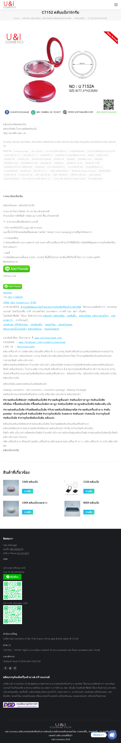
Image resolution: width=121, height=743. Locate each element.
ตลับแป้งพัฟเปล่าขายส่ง (29, 163)
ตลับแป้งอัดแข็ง (45, 163)
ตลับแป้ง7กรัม (59, 159)
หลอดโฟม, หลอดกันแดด (58, 325)
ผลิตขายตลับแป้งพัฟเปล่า (60, 171)
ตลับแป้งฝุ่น (71, 159)
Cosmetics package (21, 151)
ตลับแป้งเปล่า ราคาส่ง (74, 163)
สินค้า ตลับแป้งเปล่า (61, 175)
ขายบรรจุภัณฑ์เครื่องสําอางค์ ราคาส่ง (101, 151)
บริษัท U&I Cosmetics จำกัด (19, 303)
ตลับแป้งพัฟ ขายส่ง (11, 163)
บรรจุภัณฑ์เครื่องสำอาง (94, 167)
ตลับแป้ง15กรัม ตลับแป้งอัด (41, 159)
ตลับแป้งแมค (40, 167)
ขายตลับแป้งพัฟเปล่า (77, 151)
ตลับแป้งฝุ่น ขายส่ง (84, 159)
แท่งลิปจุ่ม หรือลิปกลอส (15, 325)
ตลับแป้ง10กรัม (9, 159)
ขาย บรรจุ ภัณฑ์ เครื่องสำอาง (56, 151)
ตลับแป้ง (91, 155)
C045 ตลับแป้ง (30, 481)
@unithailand (25, 347)
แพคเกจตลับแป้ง (95, 175)
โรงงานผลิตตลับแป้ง (95, 179)
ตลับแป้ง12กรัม (23, 159)
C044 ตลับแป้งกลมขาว (34, 502)
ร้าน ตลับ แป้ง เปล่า (26, 175)
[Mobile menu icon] (116, 5)
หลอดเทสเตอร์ (51, 329)
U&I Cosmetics (37, 151)
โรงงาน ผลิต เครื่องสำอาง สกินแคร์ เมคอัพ (69, 179)
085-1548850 (15, 297)
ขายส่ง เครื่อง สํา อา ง (12, 155)
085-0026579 (16, 549)
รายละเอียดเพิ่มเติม (13, 196)
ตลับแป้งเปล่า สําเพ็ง (92, 163)
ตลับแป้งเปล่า (59, 163)
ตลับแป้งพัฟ (98, 159)
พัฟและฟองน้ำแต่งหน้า (14, 329)
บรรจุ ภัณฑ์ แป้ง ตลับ (75, 167)
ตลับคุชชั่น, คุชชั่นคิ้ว (64, 316)
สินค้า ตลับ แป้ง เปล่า (43, 175)
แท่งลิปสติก (36, 325)
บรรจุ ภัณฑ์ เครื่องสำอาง (56, 167)
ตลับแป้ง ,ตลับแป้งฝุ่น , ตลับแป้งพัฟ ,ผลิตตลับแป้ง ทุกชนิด (36, 141)
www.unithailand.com (48, 338)
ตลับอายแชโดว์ (100, 316)
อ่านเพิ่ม (27, 491)
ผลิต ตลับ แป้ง (26, 171)
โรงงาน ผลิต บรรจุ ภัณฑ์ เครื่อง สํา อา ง (36, 179)
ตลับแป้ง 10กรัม (102, 155)
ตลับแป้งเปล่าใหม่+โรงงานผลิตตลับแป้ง (18, 167)
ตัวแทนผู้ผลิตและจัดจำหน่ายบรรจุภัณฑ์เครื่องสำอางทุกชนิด (51, 307)
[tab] (60, 194)
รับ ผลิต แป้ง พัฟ (10, 175)
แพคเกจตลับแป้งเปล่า (12, 179)
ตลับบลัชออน (34, 329)
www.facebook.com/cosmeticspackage (42, 342)
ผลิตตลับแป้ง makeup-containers (84, 171)
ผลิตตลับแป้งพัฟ (104, 171)
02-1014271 (23, 553)
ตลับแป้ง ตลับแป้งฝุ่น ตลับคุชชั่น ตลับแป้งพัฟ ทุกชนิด (84, 141)
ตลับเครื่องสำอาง (46, 155)
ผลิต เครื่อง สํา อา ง (41, 171)
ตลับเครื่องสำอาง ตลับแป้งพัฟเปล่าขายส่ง (70, 155)
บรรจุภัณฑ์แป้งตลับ (11, 171)
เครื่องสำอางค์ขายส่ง (78, 175)
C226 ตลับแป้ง (91, 481)
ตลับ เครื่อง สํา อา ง (30, 155)
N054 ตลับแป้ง (91, 502)
